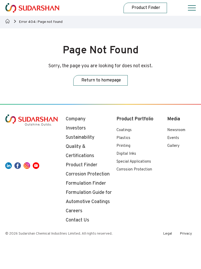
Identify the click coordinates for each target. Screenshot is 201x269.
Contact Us (77, 220)
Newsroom (176, 130)
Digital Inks (126, 153)
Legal (167, 233)
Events (173, 138)
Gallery (173, 145)
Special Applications (133, 161)
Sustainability (80, 137)
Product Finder (81, 165)
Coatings (124, 130)
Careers (74, 211)
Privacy (186, 233)
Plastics (123, 138)
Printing (123, 145)
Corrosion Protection (134, 169)
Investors (76, 128)
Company (76, 119)
